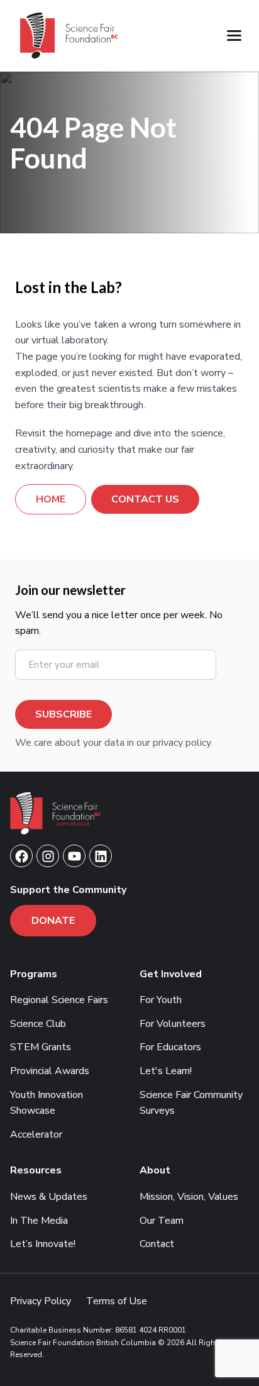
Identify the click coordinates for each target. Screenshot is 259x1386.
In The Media (39, 1221)
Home (50, 499)
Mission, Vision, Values (189, 1197)
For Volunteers (173, 1024)
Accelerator (36, 1134)
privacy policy (182, 743)
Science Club (38, 1024)
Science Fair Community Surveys (191, 1103)
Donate (53, 921)
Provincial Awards (49, 1071)
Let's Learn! (166, 1071)
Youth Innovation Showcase (46, 1103)
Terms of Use (116, 1301)
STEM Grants (40, 1047)
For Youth (161, 1000)
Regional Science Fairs (59, 1000)
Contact (157, 1244)
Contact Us (145, 499)
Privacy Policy (40, 1301)
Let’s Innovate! (42, 1244)
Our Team (162, 1221)
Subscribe (63, 714)
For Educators (170, 1047)
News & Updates (48, 1197)
